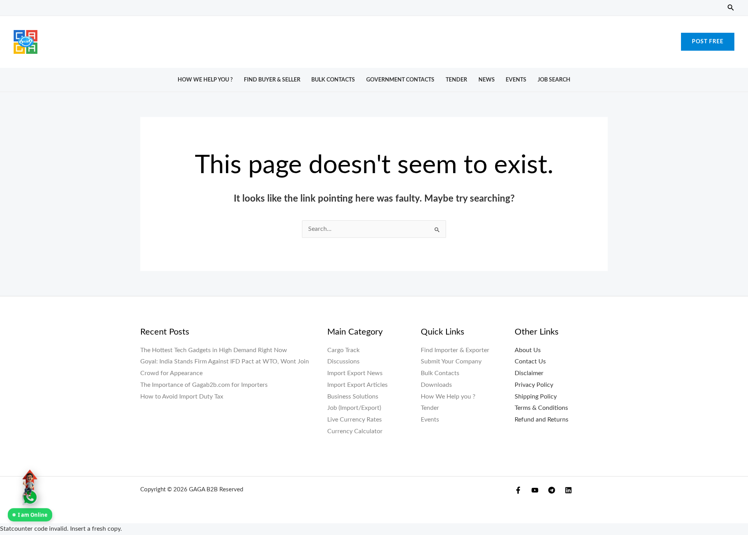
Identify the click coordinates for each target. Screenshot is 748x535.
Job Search (554, 80)
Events (516, 80)
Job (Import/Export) (354, 408)
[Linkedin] (568, 490)
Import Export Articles (357, 385)
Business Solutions (352, 396)
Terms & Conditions (541, 408)
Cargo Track (343, 350)
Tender (456, 80)
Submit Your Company (451, 361)
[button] (730, 8)
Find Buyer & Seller (272, 80)
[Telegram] (551, 490)
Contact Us (530, 361)
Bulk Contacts (333, 80)
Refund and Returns (541, 419)
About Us (528, 350)
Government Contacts (400, 80)
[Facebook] (518, 490)
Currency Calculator (355, 431)
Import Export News (355, 373)
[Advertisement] (374, 39)
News (486, 80)
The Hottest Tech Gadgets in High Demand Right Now (213, 350)
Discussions (343, 361)
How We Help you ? (205, 80)
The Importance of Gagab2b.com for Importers (204, 385)
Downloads (436, 385)
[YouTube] (534, 490)
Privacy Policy (534, 385)
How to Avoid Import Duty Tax (181, 396)
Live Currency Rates (354, 419)
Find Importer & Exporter (455, 350)
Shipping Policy (536, 396)
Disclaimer (529, 373)
